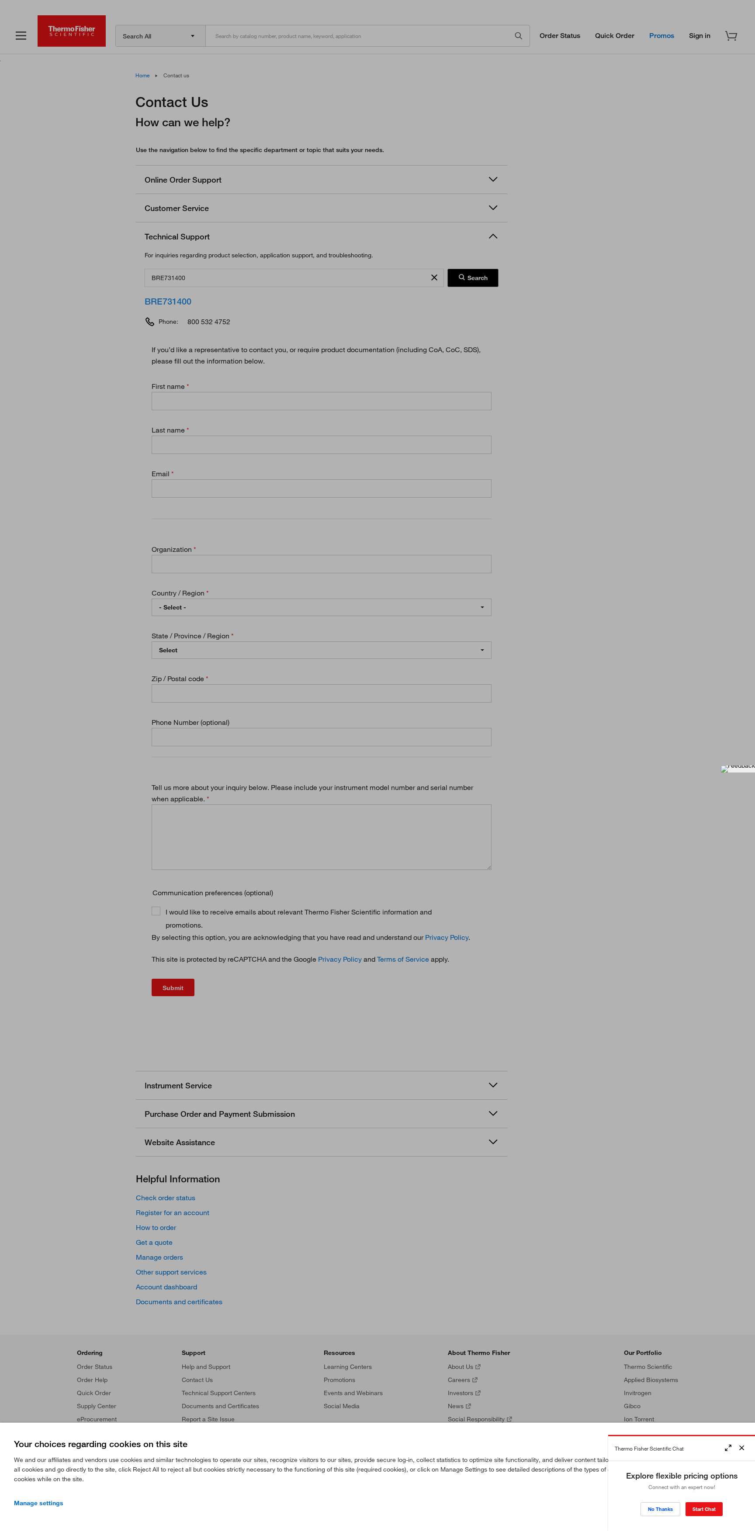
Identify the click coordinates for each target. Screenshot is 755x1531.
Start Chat (704, 1509)
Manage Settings (38, 1503)
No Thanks (660, 1509)
